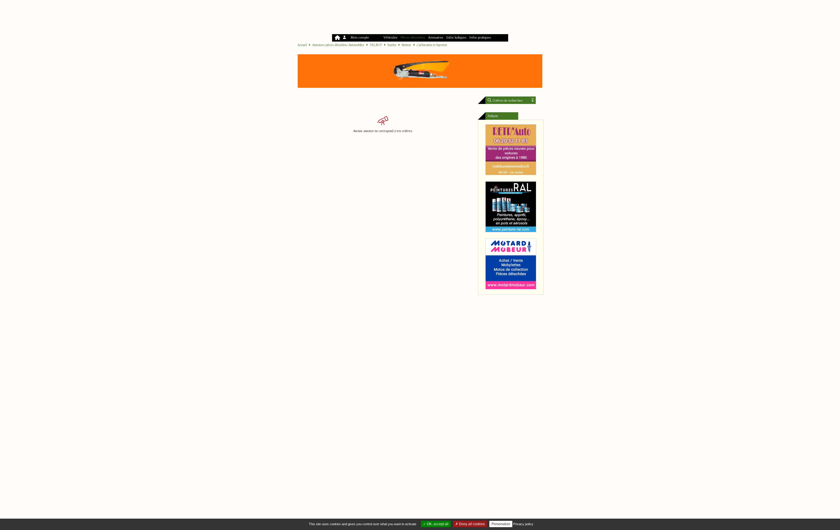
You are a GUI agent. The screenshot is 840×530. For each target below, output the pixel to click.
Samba (391, 45)
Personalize (501, 524)
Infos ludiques (456, 37)
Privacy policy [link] (523, 524)
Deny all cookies (471, 524)
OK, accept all (437, 524)
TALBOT (376, 45)
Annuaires (435, 37)
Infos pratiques (480, 37)
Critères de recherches (507, 100)
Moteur (406, 45)
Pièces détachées (413, 37)
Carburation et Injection (432, 45)
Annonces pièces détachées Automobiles (338, 45)
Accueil (302, 45)
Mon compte (359, 37)
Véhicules (390, 37)
